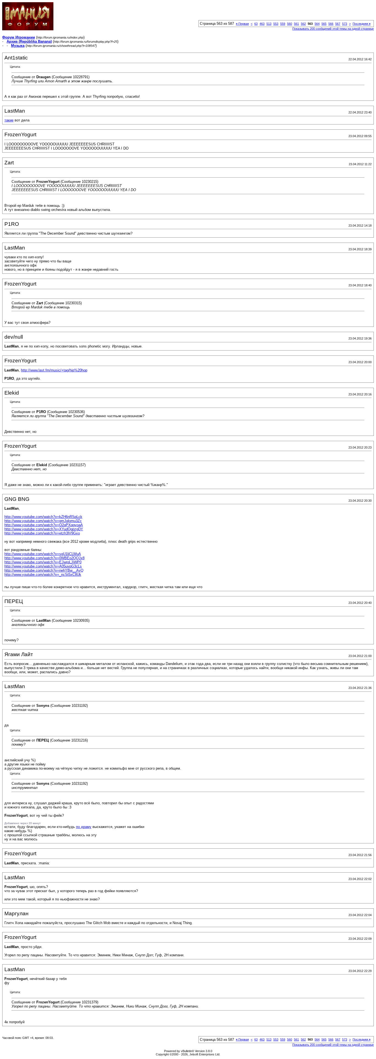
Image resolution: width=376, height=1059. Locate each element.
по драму (83, 827)
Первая (242, 23)
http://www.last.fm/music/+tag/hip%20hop (54, 370)
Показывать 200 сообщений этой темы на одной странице (333, 28)
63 (256, 23)
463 (262, 23)
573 (344, 23)
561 (296, 23)
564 (317, 23)
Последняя (361, 23)
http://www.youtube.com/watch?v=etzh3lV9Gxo (42, 533)
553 (275, 23)
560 (289, 23)
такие (8, 120)
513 (268, 23)
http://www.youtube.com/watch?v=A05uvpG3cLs (43, 566)
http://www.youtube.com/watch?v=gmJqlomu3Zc (43, 521)
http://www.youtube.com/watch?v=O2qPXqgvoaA (43, 525)
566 (330, 23)
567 (337, 23)
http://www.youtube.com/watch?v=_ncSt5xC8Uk (42, 574)
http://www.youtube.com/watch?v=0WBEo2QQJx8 (44, 558)
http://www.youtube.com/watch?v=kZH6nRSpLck (43, 517)
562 (303, 23)
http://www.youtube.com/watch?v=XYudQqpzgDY (43, 529)
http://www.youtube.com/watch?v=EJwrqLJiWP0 (42, 562)
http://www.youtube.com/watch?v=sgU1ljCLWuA (42, 554)
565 (323, 23)
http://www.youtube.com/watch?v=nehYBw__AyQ (43, 570)
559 (282, 23)
